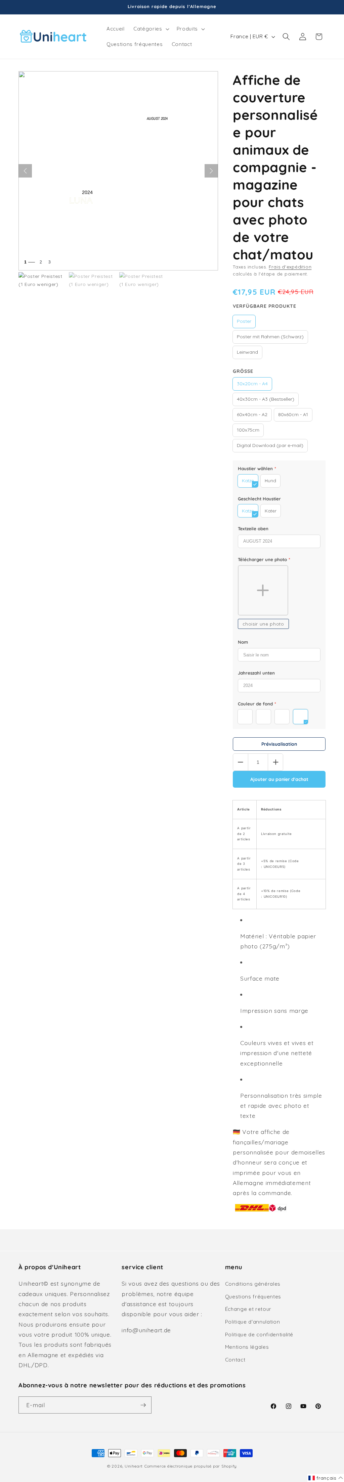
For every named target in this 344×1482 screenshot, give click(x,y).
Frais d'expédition (290, 266)
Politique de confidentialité (259, 1334)
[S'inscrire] (143, 1405)
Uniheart (134, 1466)
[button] (150, 29)
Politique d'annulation (252, 1322)
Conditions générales (253, 1284)
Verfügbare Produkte (264, 306)
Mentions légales (247, 1347)
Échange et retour (248, 1309)
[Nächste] (211, 171)
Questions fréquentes (253, 1296)
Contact (235, 1359)
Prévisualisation (279, 744)
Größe (243, 371)
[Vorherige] (25, 171)
